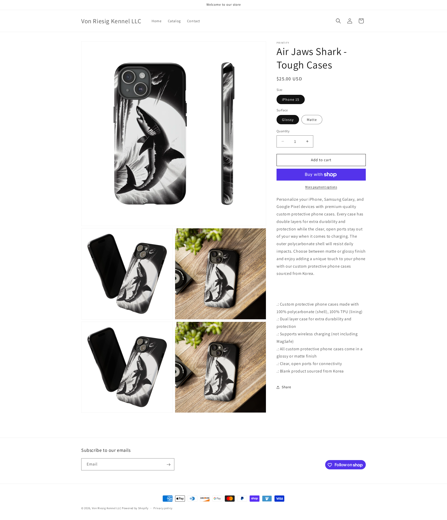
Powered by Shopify (135, 508)
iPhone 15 (290, 99)
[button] (338, 21)
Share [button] (286, 387)
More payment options (321, 187)
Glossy (288, 119)
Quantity (283, 131)
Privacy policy (163, 508)
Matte (312, 119)
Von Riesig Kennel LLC (106, 508)
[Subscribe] (168, 465)
